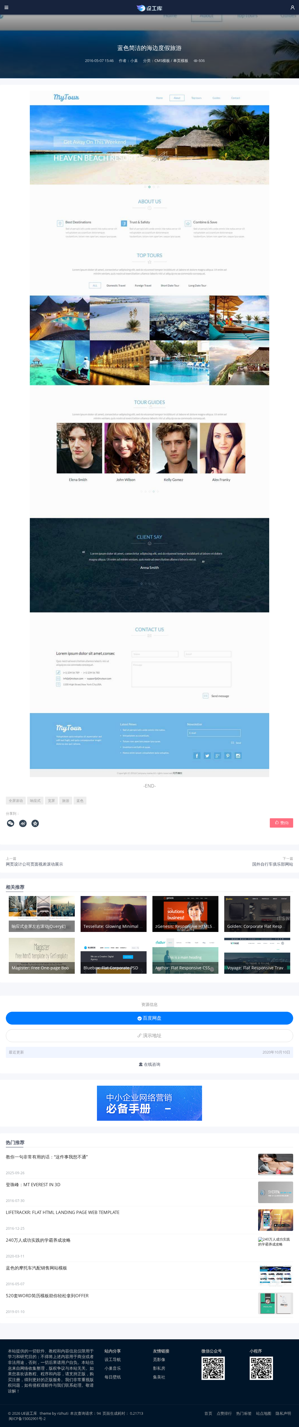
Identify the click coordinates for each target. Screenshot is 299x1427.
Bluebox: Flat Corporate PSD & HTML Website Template (137, 968)
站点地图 (264, 1413)
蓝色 (80, 800)
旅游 (65, 800)
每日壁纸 (113, 1377)
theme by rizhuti (54, 1413)
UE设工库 (29, 1413)
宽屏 (51, 800)
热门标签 (244, 1413)
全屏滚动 (16, 800)
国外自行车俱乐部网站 (272, 864)
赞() (281, 822)
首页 (208, 1413)
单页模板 (180, 60)
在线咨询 (149, 1064)
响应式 (35, 800)
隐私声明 (283, 1413)
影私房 (159, 1368)
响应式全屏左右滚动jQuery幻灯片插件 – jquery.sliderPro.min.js (71, 926)
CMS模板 (162, 60)
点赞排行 (224, 1413)
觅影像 (159, 1359)
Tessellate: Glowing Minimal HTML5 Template (128, 926)
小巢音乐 (113, 1368)
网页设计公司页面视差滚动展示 (34, 864)
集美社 (159, 1377)
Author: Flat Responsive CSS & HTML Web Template (205, 968)
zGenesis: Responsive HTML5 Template (193, 926)
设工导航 (113, 1359)
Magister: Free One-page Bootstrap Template (56, 968)
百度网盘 (149, 1018)
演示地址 (149, 1035)
